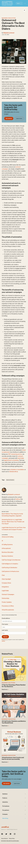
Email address (6, 618)
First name (5, 624)
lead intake (21, 458)
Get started (9, 118)
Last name (5, 630)
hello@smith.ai (13, 471)
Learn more (19, 118)
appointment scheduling (11, 460)
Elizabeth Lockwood (8, 32)
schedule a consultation (17, 469)
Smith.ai (17, 499)
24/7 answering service (15, 454)
